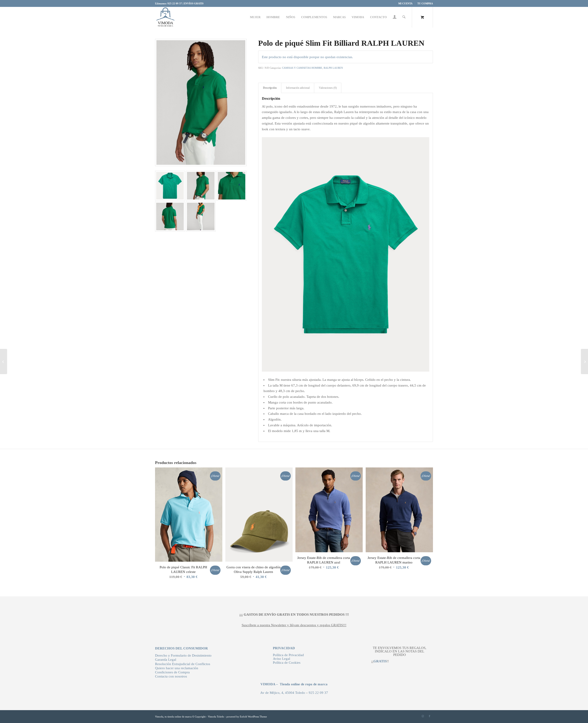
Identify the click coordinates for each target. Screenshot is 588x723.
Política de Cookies (286, 662)
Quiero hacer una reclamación (176, 668)
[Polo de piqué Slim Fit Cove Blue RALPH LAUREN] (584, 361)
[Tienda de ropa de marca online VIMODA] (165, 17)
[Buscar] (403, 17)
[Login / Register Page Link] (394, 17)
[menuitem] (405, 3)
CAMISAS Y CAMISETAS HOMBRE (302, 67)
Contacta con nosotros (171, 676)
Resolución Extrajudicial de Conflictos (182, 664)
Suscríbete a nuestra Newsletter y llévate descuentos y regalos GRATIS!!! (294, 625)
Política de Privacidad (288, 655)
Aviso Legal (281, 658)
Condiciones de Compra (172, 672)
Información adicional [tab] (298, 87)
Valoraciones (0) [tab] (328, 87)
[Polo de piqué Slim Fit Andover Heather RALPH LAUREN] (3, 361)
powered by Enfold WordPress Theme (246, 716)
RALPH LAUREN (333, 67)
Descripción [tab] (270, 87)
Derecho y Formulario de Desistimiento (183, 655)
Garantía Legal (165, 659)
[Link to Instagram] (422, 716)
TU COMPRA (425, 3)
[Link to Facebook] (429, 716)
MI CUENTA (405, 3)
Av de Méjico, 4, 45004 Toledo (282, 693)
